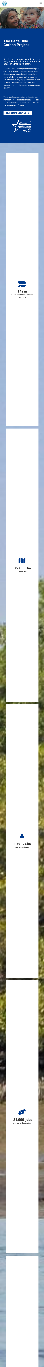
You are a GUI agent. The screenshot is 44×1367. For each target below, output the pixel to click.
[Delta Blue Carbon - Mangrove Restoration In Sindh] (4, 3)
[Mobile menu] (41, 3)
